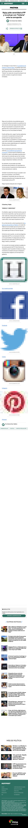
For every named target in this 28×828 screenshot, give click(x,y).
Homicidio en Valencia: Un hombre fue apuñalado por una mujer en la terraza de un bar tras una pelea (17, 667)
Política (14, 8)
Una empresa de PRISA (14, 821)
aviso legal (16, 790)
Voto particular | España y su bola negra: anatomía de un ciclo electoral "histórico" (19, 757)
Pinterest (4, 419)
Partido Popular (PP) (21, 428)
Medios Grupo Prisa (14, 824)
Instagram (4, 388)
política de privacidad (18, 792)
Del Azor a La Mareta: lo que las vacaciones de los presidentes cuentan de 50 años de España (19, 748)
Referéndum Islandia (14, 0)
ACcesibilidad (17, 794)
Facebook (4, 325)
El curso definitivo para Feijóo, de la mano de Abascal (19, 774)
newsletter (4, 792)
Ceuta (8, 0)
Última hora (23, 3)
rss (2, 794)
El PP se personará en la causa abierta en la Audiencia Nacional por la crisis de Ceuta (19, 766)
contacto (4, 790)
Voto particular (22, 0)
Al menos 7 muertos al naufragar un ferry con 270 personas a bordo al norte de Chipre (17, 657)
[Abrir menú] (2, 3)
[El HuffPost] (8, 3)
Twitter (4, 357)
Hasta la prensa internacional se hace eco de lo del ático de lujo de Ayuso (16, 685)
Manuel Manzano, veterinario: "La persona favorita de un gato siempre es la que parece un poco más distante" (16, 703)
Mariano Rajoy (4, 428)
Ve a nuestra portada (7, 288)
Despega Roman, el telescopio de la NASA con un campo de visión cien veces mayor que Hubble (17, 648)
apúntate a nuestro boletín (14, 615)
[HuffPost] (6, 783)
